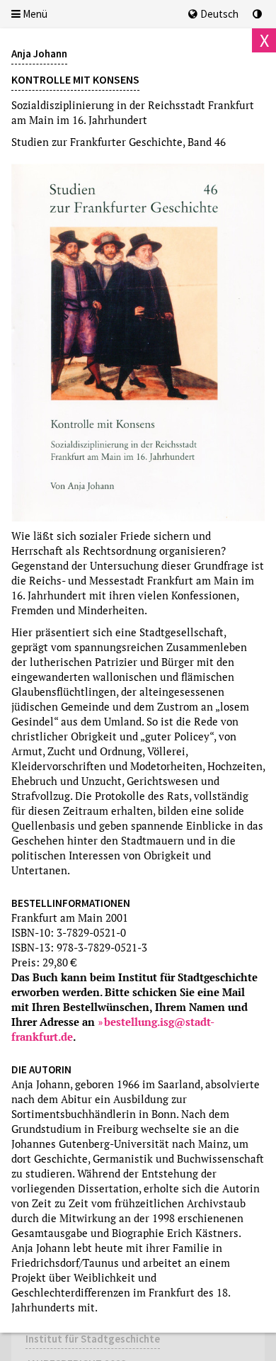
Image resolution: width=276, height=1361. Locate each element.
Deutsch (219, 14)
